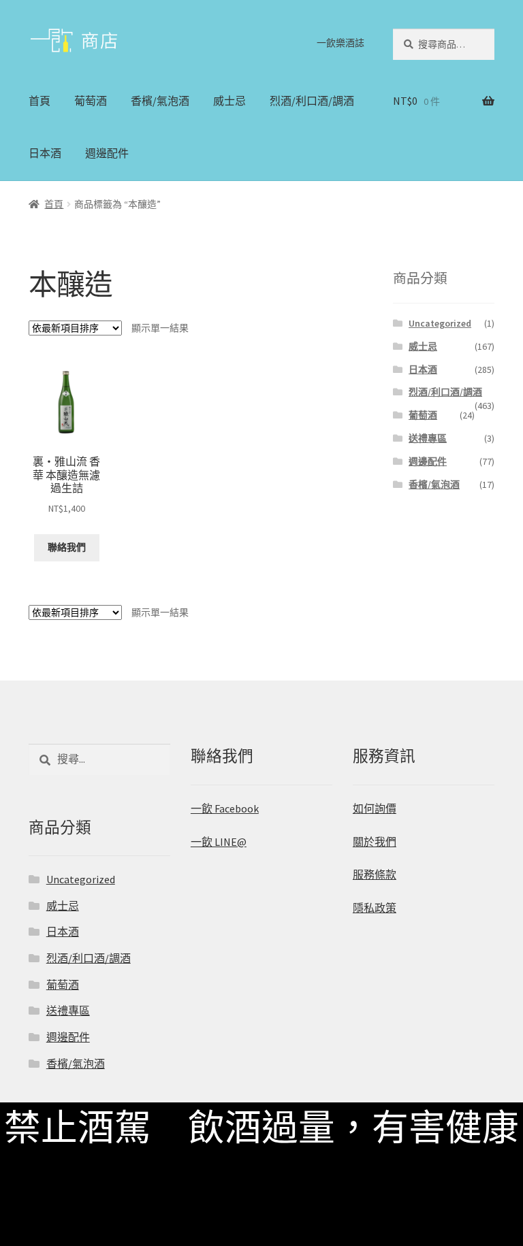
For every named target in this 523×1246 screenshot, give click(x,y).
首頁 (39, 101)
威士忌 (229, 101)
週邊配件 (107, 153)
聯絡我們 (67, 547)
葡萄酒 (90, 101)
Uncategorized (440, 323)
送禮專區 (428, 438)
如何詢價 (374, 808)
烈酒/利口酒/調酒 (312, 101)
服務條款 (374, 874)
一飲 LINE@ (219, 842)
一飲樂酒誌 (340, 43)
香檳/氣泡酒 (160, 101)
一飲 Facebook (225, 808)
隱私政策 (374, 908)
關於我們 (374, 842)
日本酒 (45, 153)
